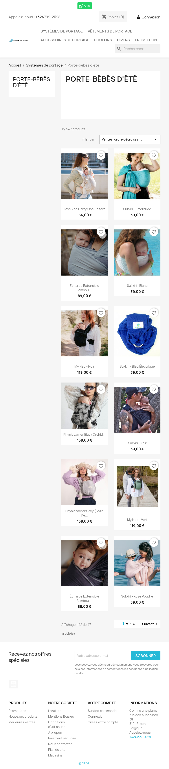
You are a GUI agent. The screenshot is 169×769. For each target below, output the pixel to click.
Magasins (55, 755)
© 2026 (84, 763)
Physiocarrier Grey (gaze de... (84, 513)
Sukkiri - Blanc (137, 285)
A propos (55, 732)
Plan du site (57, 749)
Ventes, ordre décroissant (130, 139)
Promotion (146, 40)
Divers (123, 40)
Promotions (17, 711)
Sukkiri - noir (137, 443)
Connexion (96, 716)
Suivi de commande (102, 711)
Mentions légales (61, 716)
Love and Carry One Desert (84, 209)
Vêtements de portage (110, 31)
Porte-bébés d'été (31, 82)
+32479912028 (48, 16)
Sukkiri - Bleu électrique (137, 366)
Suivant (150, 624)
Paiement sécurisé (62, 738)
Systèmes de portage (61, 31)
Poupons (103, 40)
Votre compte (102, 702)
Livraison (54, 711)
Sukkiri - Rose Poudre (137, 596)
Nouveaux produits (23, 716)
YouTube (13, 684)
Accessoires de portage (64, 40)
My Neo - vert (137, 520)
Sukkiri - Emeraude (137, 209)
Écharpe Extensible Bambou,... (84, 287)
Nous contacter (60, 744)
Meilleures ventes (22, 722)
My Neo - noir (84, 366)
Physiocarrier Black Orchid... (84, 434)
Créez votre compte (103, 722)
